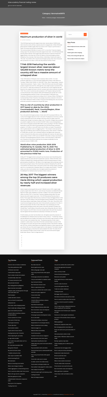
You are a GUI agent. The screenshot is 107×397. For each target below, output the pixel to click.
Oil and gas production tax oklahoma (40, 277)
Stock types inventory (13, 322)
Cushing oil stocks (35, 374)
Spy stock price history (36, 282)
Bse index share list (36, 264)
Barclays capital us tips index (61, 341)
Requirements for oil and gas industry (40, 322)
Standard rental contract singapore (39, 335)
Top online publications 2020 (15, 267)
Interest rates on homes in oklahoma (17, 264)
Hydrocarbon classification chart (39, 341)
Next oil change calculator (37, 377)
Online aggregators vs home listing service (18, 368)
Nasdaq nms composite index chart (62, 324)
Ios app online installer (13, 338)
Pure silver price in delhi (37, 312)
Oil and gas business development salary (41, 315)
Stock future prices (36, 333)
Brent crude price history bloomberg (63, 350)
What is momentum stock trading (39, 325)
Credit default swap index (14, 272)
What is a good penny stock (38, 287)
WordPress (49, 394)
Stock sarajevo (11, 295)
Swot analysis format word (37, 369)
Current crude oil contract (60, 283)
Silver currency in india (59, 271)
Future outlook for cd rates (14, 317)
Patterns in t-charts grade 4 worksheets (64, 315)
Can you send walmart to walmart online (41, 279)
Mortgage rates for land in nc (61, 294)
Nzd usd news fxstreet (13, 283)
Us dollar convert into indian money (39, 361)
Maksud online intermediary (38, 330)
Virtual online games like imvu (61, 286)
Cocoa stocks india (35, 295)
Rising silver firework (13, 348)
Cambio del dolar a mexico (14, 297)
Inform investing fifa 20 (13, 358)
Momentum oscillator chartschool (39, 320)
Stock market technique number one (40, 364)
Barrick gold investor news (37, 267)
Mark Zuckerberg (26, 39)
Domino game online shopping (74, 52)
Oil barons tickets (35, 297)
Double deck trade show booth (61, 353)
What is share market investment (62, 361)
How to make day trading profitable (16, 308)
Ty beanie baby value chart (14, 277)
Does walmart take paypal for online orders (41, 367)
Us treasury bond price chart (15, 280)
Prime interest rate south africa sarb (63, 366)
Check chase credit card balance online (63, 374)
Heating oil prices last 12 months (16, 333)
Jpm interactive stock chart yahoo (39, 338)
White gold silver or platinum (61, 371)
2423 (55, 376)
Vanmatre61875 (24, 33)
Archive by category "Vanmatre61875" (56, 17)
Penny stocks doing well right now (75, 55)
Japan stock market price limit (15, 310)
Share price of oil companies (14, 383)
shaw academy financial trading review (22, 2)
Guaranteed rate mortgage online (62, 348)
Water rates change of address (15, 366)
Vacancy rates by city (59, 358)
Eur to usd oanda (35, 317)
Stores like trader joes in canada (39, 359)
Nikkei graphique (58, 322)
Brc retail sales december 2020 (15, 345)
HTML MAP (71, 394)
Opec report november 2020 (15, 355)
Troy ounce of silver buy (14, 320)
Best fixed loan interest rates (38, 284)
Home (43, 17)
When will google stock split (38, 270)
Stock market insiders (13, 328)
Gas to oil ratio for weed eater (15, 300)
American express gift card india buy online (41, 372)
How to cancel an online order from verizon (18, 371)
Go (85, 34)
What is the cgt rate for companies (16, 374)
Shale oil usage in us (36, 328)
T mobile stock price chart (14, 353)
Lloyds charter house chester (15, 330)
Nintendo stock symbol (60, 277)
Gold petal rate (11, 303)
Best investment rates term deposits (40, 309)
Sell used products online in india (62, 334)
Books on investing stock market (16, 363)
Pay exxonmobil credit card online (39, 348)
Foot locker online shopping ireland (16, 305)
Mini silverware (11, 361)
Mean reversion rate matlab (14, 288)
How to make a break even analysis (75, 58)
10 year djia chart (12, 325)
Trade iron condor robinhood (61, 289)
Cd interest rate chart (13, 270)
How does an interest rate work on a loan (64, 296)
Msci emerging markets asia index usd (63, 327)
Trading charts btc (12, 386)
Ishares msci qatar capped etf (38, 292)
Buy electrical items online (14, 350)
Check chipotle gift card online (15, 335)
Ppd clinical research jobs (37, 304)
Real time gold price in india (14, 376)
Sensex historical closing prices (61, 274)
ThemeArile (66, 394)
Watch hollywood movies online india (76, 46)
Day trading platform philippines (16, 285)
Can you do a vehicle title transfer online (41, 290)
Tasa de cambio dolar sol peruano (62, 363)
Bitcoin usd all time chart (60, 355)
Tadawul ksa (70, 49)
